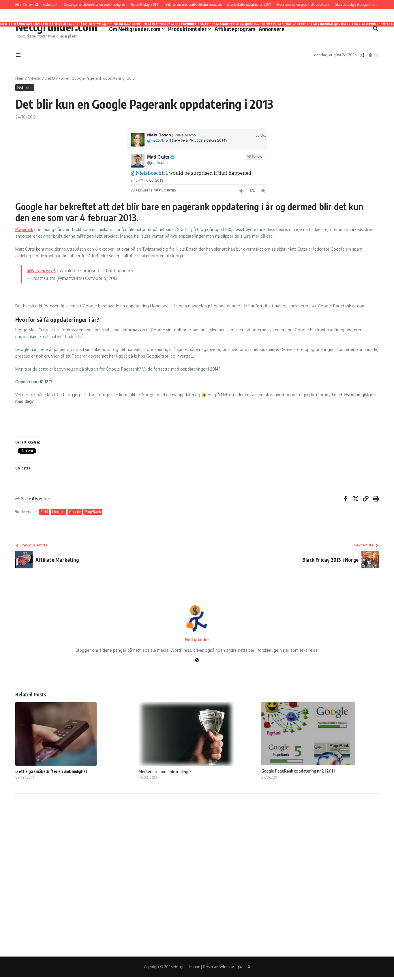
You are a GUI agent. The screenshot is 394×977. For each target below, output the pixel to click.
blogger (58, 512)
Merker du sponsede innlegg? (165, 771)
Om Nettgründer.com (137, 28)
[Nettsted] (197, 660)
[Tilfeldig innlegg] (362, 55)
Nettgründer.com (56, 26)
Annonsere (271, 28)
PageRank (93, 512)
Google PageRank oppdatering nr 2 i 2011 (298, 770)
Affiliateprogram (235, 28)
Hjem (19, 78)
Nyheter (34, 78)
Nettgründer (197, 639)
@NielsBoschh (41, 270)
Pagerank (24, 229)
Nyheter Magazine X (234, 967)
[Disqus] (197, 874)
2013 (44, 512)
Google (74, 512)
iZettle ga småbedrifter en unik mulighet (51, 771)
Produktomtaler (189, 28)
